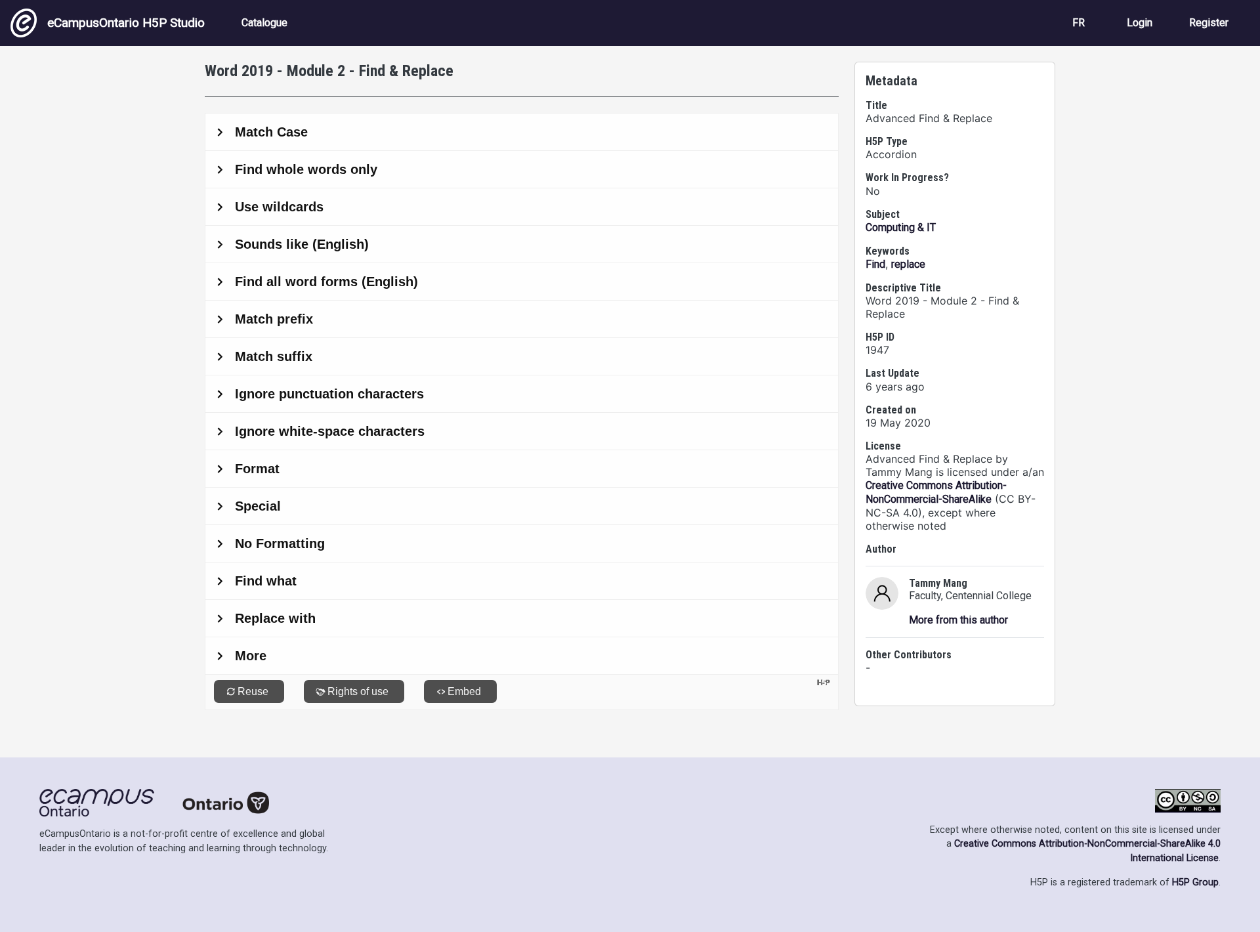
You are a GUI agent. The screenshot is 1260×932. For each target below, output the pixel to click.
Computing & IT (901, 227)
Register (1208, 22)
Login (1139, 22)
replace (908, 264)
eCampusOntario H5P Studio (126, 22)
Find (875, 264)
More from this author (958, 620)
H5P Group (1195, 882)
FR (1078, 22)
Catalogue (264, 22)
